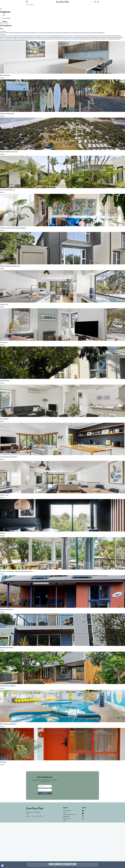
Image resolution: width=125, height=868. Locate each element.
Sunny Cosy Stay (4, 380)
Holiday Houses (67, 32)
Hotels (72, 32)
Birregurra (60, 36)
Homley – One (4, 304)
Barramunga (36, 36)
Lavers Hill (66, 37)
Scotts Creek (53, 39)
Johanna (39, 37)
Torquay (97, 39)
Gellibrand (10, 37)
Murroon (106, 37)
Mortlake (94, 37)
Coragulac (95, 36)
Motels (76, 32)
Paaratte (121, 37)
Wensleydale (3, 40)
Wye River (21, 40)
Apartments (12, 32)
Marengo (83, 37)
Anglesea (19, 36)
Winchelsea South (10, 40)
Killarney (55, 37)
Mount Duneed (99, 37)
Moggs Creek (89, 37)
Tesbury (88, 39)
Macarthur (78, 37)
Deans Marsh (107, 36)
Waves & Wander (5, 75)
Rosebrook (47, 39)
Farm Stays (61, 32)
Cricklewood (3, 342)
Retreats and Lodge (86, 32)
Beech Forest (42, 36)
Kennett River (49, 37)
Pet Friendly (94, 32)
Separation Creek (60, 39)
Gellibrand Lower (18, 37)
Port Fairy (26, 39)
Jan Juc (35, 37)
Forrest (6, 37)
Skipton (76, 39)
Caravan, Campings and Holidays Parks (45, 32)
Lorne (74, 37)
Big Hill (56, 36)
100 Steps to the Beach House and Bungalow (13, 228)
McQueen (3, 533)
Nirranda (110, 37)
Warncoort (106, 39)
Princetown (42, 39)
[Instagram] (83, 816)
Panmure (2, 39)
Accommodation (6, 18)
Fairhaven (2, 37)
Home (27, 4)
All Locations (3, 36)
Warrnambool (112, 39)
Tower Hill (101, 39)
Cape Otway (77, 36)
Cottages (56, 32)
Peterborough (13, 39)
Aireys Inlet (9, 36)
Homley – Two (4, 495)
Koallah (59, 37)
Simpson (66, 39)
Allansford (14, 36)
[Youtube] (83, 813)
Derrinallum (118, 36)
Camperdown (70, 36)
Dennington (112, 36)
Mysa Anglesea (4, 419)
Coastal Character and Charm (8, 457)
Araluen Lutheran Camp (7, 113)
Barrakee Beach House (6, 648)
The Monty (3, 762)
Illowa (32, 37)
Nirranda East (115, 37)
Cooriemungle (90, 36)
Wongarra (17, 40)
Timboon (92, 39)
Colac (85, 36)
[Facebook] (83, 811)
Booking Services (101, 32)
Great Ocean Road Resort (7, 190)
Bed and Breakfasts (31, 32)
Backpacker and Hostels (20, 32)
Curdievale (100, 36)
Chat (72, 864)
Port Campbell (20, 39)
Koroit (62, 37)
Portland (30, 39)
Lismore (71, 37)
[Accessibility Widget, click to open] (2, 865)
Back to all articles (4, 23)
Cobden (82, 36)
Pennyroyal (7, 39)
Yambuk (26, 40)
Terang (84, 39)
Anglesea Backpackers (6, 609)
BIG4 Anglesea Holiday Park (8, 724)
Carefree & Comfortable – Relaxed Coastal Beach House (16, 571)
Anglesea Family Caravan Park (9, 152)
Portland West (36, 39)
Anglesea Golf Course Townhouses (10, 266)
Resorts (79, 32)
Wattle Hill (117, 39)
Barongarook (30, 36)
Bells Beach (52, 36)
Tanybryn (81, 39)
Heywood (28, 37)
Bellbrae (47, 36)
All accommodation (4, 32)
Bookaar (65, 36)
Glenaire (24, 37)
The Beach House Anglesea (8, 686)
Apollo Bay (23, 36)
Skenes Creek (71, 39)
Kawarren (44, 37)
